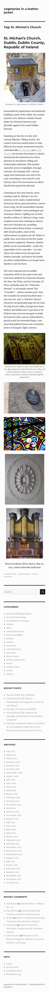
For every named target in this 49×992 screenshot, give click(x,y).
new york (10, 652)
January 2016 (12, 801)
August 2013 (12, 858)
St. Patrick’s (25, 150)
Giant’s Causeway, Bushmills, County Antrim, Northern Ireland (24, 928)
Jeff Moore (11, 903)
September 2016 (14, 772)
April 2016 (11, 790)
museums (11, 645)
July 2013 (10, 861)
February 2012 (13, 868)
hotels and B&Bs (14, 635)
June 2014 (11, 826)
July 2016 (10, 779)
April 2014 (11, 833)
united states (12, 667)
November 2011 (13, 879)
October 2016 (12, 769)
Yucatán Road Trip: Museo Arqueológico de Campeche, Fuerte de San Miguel (25, 702)
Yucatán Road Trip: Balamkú (20, 695)
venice (9, 670)
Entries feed (12, 967)
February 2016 (13, 797)
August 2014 (12, 819)
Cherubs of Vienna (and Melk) (21, 709)
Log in (9, 963)
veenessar (11, 925)
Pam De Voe (12, 910)
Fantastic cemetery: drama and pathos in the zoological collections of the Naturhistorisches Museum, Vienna (25, 727)
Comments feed (14, 970)
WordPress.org (13, 974)
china (9, 628)
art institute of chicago (17, 620)
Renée (9, 918)
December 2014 (13, 815)
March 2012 (12, 865)
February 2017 (13, 762)
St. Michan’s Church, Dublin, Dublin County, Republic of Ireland (24, 42)
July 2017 (10, 751)
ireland (21, 574)
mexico (10, 642)
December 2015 (13, 804)
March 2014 (12, 836)
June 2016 (11, 783)
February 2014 (13, 840)
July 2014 (10, 822)
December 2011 (13, 875)
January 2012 (12, 872)
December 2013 (13, 847)
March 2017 (12, 758)
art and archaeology (16, 617)
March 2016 (12, 794)
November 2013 (14, 850)
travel (27, 574)
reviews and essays (15, 660)
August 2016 (12, 776)
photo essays (12, 656)
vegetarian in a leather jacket (15, 984)
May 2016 (11, 787)
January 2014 (12, 843)
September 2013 (14, 854)
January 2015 (12, 811)
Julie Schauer (12, 935)
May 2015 (11, 808)
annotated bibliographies (19, 613)
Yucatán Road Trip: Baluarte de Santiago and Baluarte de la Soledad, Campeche (24, 716)
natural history (13, 649)
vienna (9, 674)
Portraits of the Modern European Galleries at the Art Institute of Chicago (24, 939)
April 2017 (11, 755)
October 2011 (12, 882)
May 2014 (11, 829)
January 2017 (12, 765)
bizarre (9, 624)
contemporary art (15, 631)
